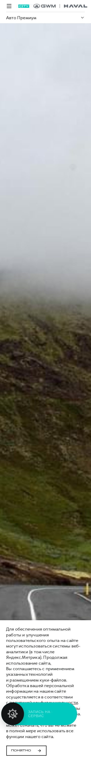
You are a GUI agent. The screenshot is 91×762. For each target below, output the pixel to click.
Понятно (21, 750)
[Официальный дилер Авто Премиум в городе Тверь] (60, 6)
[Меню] (9, 6)
